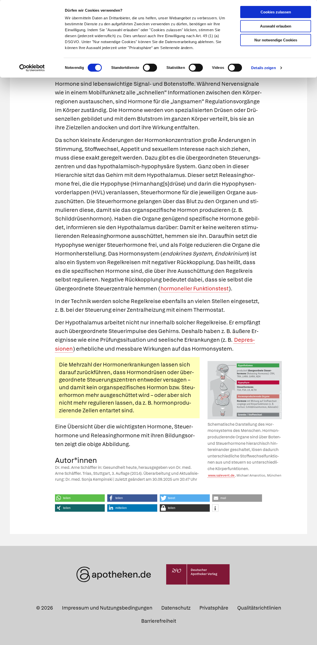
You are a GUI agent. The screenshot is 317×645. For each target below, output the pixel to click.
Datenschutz (175, 608)
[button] (80, 498)
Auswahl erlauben (275, 26)
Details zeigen (263, 68)
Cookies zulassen (276, 12)
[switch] (150, 68)
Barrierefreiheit (158, 621)
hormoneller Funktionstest (194, 288)
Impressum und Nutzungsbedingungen (107, 608)
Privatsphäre (213, 608)
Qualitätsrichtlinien (259, 608)
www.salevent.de (221, 475)
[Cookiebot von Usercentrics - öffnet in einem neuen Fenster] (32, 68)
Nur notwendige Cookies (275, 40)
